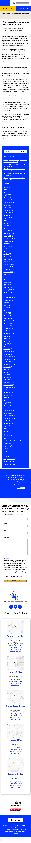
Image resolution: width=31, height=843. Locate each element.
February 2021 (8, 351)
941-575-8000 (24, 8)
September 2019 (8, 392)
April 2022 (6, 315)
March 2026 (7, 200)
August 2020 (7, 367)
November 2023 (8, 267)
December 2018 (8, 415)
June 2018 (6, 431)
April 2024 (6, 256)
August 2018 (7, 426)
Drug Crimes (7, 446)
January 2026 (7, 205)
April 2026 (6, 197)
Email (5, 523)
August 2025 (7, 218)
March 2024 (7, 259)
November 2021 (8, 328)
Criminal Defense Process (14, 30)
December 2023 (8, 264)
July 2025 (6, 220)
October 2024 (7, 241)
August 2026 (7, 187)
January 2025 (7, 236)
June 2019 (6, 400)
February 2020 (8, 382)
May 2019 (6, 403)
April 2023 (6, 285)
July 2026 (6, 190)
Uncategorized (8, 464)
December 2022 (8, 295)
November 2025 (8, 210)
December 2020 (8, 356)
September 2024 (8, 243)
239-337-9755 (8, 8)
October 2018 (7, 421)
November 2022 (8, 297)
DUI (5, 448)
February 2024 (8, 261)
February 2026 (8, 202)
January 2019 (7, 413)
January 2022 (7, 323)
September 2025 (8, 215)
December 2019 (8, 385)
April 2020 (6, 377)
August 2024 (7, 246)
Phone (5, 530)
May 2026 (6, 195)
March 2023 (7, 287)
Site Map (14, 829)
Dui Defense (7, 451)
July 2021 (6, 338)
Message (6, 537)
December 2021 (8, 326)
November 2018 (8, 418)
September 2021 (8, 333)
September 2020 (8, 364)
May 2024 (6, 254)
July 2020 (6, 369)
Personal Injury (8, 461)
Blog (5, 438)
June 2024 (6, 251)
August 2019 (7, 395)
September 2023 (8, 272)
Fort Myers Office (15, 651)
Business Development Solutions (14, 832)
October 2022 (7, 300)
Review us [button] (15, 820)
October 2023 (7, 269)
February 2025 (8, 233)
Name (5, 516)
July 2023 (6, 277)
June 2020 (6, 372)
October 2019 (7, 390)
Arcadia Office (15, 753)
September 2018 (8, 423)
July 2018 (6, 428)
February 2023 (8, 290)
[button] (5, 3)
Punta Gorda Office (15, 719)
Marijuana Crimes (9, 459)
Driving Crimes (8, 443)
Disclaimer (6, 558)
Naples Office (15, 685)
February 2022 (8, 320)
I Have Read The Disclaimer (14, 576)
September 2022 (8, 302)
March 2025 (7, 231)
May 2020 (6, 374)
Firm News (7, 454)
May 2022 (6, 313)
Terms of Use (13, 573)
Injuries (6, 456)
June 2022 (6, 310)
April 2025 (6, 228)
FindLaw (15, 834)
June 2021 (6, 341)
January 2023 (7, 292)
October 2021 (7, 331)
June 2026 (6, 192)
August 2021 (7, 336)
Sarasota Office (15, 787)
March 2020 (7, 380)
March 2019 (7, 408)
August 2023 (7, 274)
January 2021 (7, 354)
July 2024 (6, 249)
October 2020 (7, 362)
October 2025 (7, 213)
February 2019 (8, 410)
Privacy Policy (23, 573)
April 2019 (6, 405)
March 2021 (7, 349)
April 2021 (6, 346)
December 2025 (8, 207)
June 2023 (6, 279)
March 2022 (7, 318)
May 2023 (6, 282)
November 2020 (8, 359)
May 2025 (6, 225)
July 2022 (6, 308)
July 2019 (6, 398)
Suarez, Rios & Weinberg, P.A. (17, 28)
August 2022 (7, 305)
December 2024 (8, 238)
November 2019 (8, 387)
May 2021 (6, 344)
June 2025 (6, 223)
